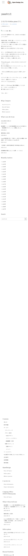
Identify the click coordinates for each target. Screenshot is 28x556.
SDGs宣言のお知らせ (6, 121)
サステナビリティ (6, 104)
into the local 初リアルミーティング (13, 539)
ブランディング (9, 430)
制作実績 (6, 424)
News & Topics (6, 107)
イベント (8, 449)
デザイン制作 (8, 433)
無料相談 (6, 462)
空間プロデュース (9, 443)
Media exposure (6, 111)
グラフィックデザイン (11, 438)
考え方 (5, 422)
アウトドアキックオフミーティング (13, 544)
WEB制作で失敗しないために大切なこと (14, 454)
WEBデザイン (9, 435)
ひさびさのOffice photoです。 (11, 21)
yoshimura (14, 24)
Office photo (5, 24)
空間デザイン (9, 446)
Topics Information (9, 487)
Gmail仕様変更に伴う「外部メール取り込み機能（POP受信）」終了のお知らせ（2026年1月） (14, 520)
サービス (6, 427)
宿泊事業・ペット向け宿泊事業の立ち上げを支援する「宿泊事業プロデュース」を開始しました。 (14, 507)
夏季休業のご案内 (5, 133)
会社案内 (6, 457)
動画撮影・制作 (10, 441)
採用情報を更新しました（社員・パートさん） (12, 150)
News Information (8, 484)
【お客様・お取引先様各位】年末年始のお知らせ (12, 145)
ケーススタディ (8, 452)
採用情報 (6, 460)
